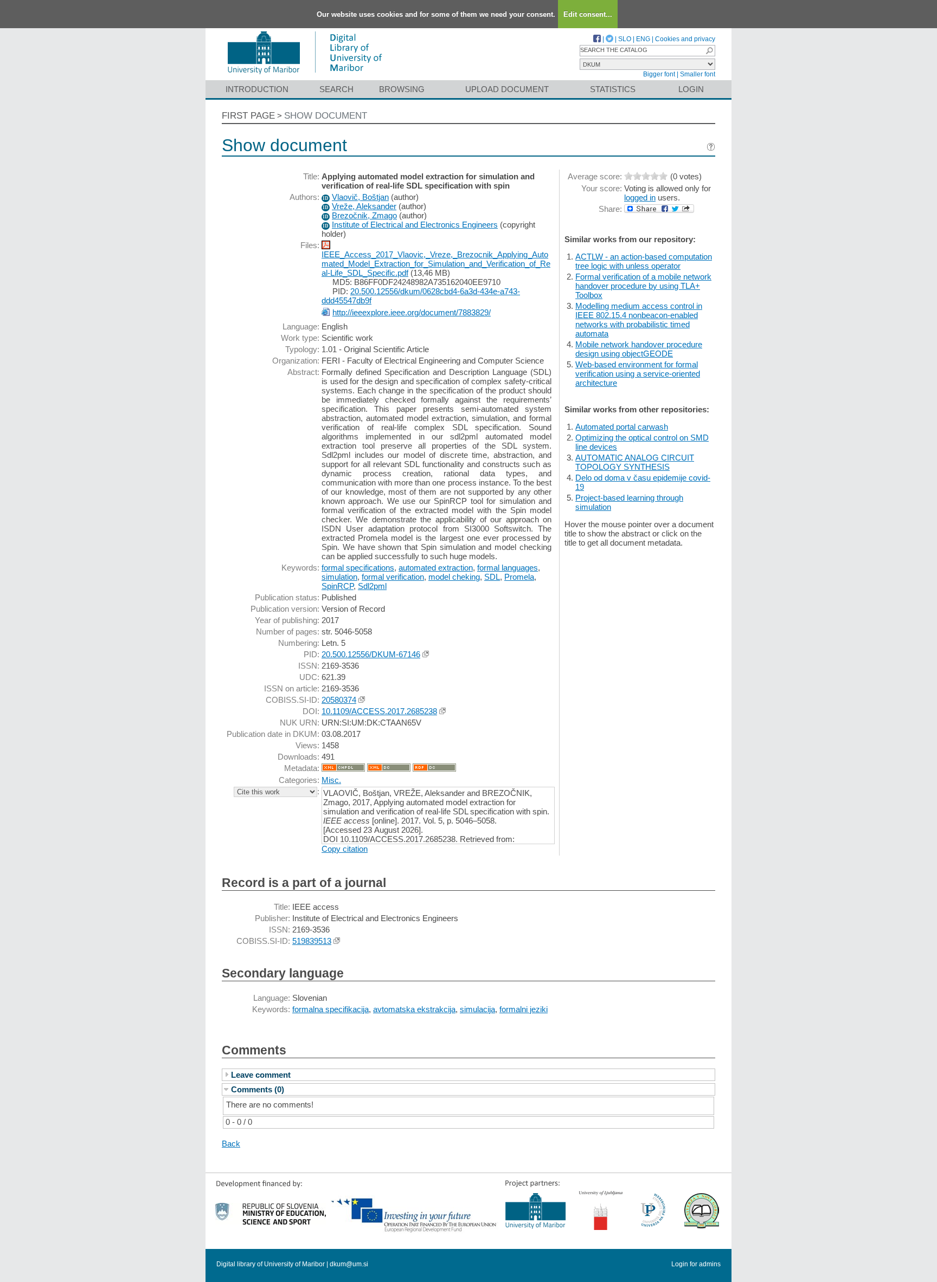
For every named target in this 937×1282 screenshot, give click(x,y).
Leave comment (261, 1074)
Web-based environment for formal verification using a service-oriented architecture (637, 373)
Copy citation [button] (345, 848)
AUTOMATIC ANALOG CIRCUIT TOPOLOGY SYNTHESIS (634, 462)
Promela (519, 576)
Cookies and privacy (685, 39)
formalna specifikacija (330, 1009)
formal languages (507, 567)
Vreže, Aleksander (364, 206)
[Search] (709, 51)
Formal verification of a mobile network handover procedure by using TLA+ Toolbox (643, 286)
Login (691, 89)
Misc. (331, 780)
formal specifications (358, 567)
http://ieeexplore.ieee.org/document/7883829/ (411, 312)
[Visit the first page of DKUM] (304, 75)
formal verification (393, 576)
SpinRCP (338, 586)
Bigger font (659, 74)
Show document (325, 116)
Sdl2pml (372, 586)
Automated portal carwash (621, 426)
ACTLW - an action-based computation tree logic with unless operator (643, 261)
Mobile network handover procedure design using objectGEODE (638, 349)
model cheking (454, 576)
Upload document (507, 89)
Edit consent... (587, 14)
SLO (624, 39)
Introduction (257, 89)
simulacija (477, 1009)
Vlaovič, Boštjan (360, 197)
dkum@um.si (349, 1264)
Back (231, 1143)
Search (336, 89)
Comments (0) (257, 1089)
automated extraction (436, 567)
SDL (492, 576)
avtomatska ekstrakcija (414, 1009)
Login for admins (696, 1264)
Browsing (402, 89)
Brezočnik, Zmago (364, 215)
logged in (640, 197)
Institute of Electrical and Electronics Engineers (415, 224)
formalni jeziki (523, 1009)
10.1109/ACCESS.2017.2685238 (379, 711)
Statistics (613, 89)
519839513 (311, 941)
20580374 (339, 699)
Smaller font (697, 74)
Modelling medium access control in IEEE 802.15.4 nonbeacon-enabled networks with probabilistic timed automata (638, 319)
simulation (339, 576)
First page (248, 116)
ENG (643, 39)
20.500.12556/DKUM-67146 (371, 654)
